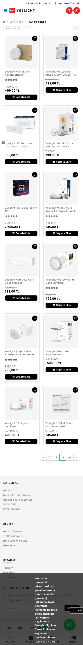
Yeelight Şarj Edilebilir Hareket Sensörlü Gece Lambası (19, 354)
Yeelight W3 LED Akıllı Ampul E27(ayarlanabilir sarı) (60, 211)
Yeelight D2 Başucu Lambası (17, 424)
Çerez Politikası (11, 509)
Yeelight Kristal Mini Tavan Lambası (17, 73)
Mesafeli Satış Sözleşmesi (17, 499)
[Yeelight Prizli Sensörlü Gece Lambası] (61, 260)
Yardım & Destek (69, 3)
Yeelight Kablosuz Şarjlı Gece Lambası (20, 281)
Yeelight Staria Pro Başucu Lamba (57, 353)
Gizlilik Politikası (11, 504)
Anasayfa (16, 21)
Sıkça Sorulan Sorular (15, 540)
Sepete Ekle (22, 97)
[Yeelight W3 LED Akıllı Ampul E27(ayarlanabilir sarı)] (61, 188)
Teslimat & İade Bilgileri (16, 495)
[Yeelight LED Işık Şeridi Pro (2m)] (21, 188)
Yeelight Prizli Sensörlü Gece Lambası (59, 281)
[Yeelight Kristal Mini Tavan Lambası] (21, 52)
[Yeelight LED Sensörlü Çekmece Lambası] (21, 123)
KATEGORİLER (37, 21)
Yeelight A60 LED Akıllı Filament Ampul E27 (59, 145)
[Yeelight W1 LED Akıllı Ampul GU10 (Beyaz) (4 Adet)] (61, 52)
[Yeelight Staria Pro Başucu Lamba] (61, 331)
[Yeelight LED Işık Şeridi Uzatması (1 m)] (61, 403)
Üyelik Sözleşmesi (13, 536)
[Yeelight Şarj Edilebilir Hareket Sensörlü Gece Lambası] (21, 331)
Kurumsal (8, 490)
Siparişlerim (9, 572)
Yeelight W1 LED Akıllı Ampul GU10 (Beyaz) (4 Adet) (60, 75)
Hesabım (8, 567)
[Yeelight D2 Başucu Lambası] (21, 403)
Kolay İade (9, 545)
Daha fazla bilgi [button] (45, 641)
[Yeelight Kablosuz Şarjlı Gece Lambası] (21, 260)
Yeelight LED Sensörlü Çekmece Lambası (18, 145)
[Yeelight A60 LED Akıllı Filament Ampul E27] (61, 123)
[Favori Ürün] (34, 38)
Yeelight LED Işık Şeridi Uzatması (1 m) (59, 424)
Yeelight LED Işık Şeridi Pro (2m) (21, 209)
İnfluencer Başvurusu (39, 3)
